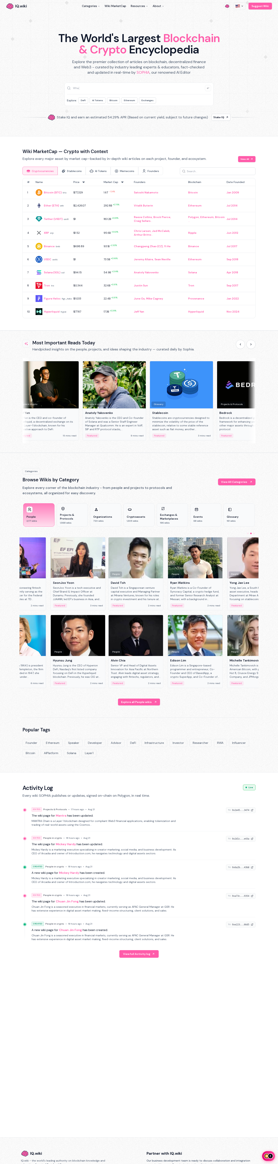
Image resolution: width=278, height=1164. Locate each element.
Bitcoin (113, 100)
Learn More (203, 117)
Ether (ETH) (51, 205)
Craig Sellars (142, 221)
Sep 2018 (232, 259)
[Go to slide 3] (254, 533)
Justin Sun (141, 285)
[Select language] (239, 6)
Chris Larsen (142, 231)
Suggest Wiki (260, 6)
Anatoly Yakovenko (146, 272)
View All (244, 159)
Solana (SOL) (52, 272)
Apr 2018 (232, 272)
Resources (138, 6)
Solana (192, 272)
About (157, 6)
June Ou (139, 298)
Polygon (193, 217)
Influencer (239, 743)
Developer (95, 743)
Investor (178, 743)
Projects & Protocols (55, 809)
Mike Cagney (154, 298)
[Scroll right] (250, 344)
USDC (47, 259)
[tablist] (93, 171)
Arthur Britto (142, 234)
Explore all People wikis (136, 702)
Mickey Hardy (66, 844)
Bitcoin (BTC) (53, 192)
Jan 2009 (233, 192)
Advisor (116, 743)
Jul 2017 (232, 246)
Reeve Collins (143, 217)
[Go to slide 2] (251, 533)
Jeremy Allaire (143, 259)
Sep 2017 (232, 285)
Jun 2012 (232, 233)
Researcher (200, 743)
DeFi (83, 100)
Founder (31, 743)
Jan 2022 (233, 298)
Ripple (192, 233)
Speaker (73, 743)
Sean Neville (163, 259)
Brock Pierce (161, 217)
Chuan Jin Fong (67, 901)
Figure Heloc (52, 298)
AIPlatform (51, 753)
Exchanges (147, 100)
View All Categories (234, 482)
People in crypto (52, 838)
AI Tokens (97, 100)
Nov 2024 (233, 311)
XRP (46, 233)
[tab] (40, 171)
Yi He (167, 246)
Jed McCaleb (160, 231)
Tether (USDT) (53, 219)
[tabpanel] (139, 248)
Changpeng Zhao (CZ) (148, 246)
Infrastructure (154, 743)
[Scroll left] (240, 344)
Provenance (196, 298)
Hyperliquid (52, 311)
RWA (220, 743)
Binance (49, 246)
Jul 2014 (232, 205)
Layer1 (89, 753)
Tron (47, 285)
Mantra (61, 816)
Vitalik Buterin (143, 205)
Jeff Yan (139, 311)
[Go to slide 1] (248, 533)
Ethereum (129, 100)
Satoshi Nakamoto (146, 192)
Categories (89, 6)
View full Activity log (136, 954)
